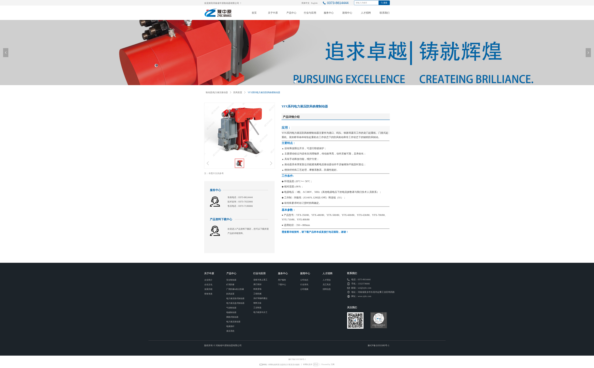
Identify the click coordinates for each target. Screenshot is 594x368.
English (314, 3)
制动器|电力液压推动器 (217, 92)
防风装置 (237, 92)
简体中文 (305, 3)
